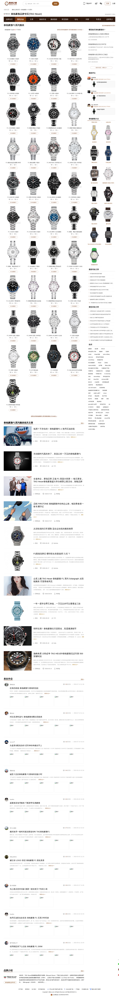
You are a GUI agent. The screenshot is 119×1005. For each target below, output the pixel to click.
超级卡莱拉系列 (108, 203)
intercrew (90, 357)
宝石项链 (90, 415)
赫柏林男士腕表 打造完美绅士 (97, 299)
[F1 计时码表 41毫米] (13, 79)
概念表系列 (94, 223)
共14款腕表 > (74, 202)
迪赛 (102, 398)
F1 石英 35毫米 (74, 335)
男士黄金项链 (98, 418)
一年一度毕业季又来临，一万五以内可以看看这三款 (57, 603)
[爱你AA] (6, 712)
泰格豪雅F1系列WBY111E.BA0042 (101, 93)
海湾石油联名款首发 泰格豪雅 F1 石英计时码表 (29, 918)
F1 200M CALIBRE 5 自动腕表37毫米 (54, 335)
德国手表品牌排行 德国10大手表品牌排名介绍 (101, 333)
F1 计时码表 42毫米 (74, 197)
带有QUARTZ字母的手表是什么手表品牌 (100, 320)
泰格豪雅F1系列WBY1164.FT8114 (101, 79)
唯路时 (101, 351)
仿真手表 (90, 384)
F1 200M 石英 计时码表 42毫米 (34, 335)
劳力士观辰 (13, 828)
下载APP (89, 3)
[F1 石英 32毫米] (13, 356)
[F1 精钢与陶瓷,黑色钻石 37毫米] (54, 252)
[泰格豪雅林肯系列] (108, 132)
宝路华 (107, 351)
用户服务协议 (41, 989)
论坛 (76, 19)
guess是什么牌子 (92, 404)
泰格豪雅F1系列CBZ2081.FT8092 (101, 106)
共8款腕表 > (34, 271)
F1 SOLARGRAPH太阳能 (74, 370)
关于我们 (21, 989)
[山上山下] (6, 741)
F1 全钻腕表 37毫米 (34, 266)
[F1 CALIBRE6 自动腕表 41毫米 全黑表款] (54, 183)
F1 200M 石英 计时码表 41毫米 (75, 163)
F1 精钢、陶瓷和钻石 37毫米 (13, 266)
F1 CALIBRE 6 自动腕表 (54, 232)
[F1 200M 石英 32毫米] (13, 322)
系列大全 (20, 19)
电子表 (90, 398)
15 (78, 268)
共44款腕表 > (33, 202)
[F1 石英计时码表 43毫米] (33, 183)
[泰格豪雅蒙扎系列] (108, 214)
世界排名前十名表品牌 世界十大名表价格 (100, 311)
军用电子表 (98, 373)
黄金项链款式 (99, 384)
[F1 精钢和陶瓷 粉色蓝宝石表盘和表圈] (54, 287)
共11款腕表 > (33, 64)
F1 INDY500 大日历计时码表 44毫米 (75, 59)
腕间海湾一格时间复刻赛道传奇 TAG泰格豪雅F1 (30, 832)
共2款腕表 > (75, 64)
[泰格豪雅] (10, 974)
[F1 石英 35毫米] (74, 322)
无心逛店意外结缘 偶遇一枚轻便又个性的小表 (29, 889)
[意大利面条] (6, 884)
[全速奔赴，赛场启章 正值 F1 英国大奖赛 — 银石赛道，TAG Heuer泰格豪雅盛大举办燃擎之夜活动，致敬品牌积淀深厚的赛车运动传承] (18, 477)
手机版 (78, 989)
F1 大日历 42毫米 (13, 232)
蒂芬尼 (90, 418)
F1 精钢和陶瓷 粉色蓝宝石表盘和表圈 (54, 301)
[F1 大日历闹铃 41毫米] (13, 114)
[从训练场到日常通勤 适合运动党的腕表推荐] (18, 527)
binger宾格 (97, 354)
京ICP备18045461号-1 (71, 992)
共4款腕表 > (13, 64)
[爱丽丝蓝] (6, 769)
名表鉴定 (108, 371)
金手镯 (100, 365)
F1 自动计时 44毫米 (13, 197)
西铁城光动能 (91, 423)
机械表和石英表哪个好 (93, 390)
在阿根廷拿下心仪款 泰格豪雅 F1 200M (26, 946)
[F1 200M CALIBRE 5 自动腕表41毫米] (74, 252)
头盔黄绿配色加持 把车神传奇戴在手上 (26, 745)
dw (109, 404)
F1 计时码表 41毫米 (13, 93)
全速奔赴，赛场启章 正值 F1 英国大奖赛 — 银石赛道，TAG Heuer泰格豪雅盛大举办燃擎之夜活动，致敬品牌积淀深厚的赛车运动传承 (58, 481)
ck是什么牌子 (97, 393)
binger (99, 362)
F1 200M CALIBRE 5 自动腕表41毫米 (74, 266)
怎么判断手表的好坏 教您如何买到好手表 (100, 314)
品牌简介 (109, 19)
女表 (108, 122)
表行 (89, 379)
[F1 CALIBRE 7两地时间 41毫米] (13, 287)
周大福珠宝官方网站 (93, 368)
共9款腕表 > (34, 98)
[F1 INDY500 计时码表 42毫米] (54, 149)
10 (37, 61)
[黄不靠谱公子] (6, 942)
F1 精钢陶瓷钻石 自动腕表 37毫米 (54, 128)
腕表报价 (54, 19)
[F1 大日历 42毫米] (13, 218)
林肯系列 (108, 142)
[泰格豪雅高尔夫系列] (94, 194)
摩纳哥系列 (94, 162)
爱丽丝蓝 (12, 770)
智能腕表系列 (94, 264)
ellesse (103, 348)
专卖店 (98, 19)
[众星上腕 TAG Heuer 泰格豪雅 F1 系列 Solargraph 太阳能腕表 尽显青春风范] (18, 577)
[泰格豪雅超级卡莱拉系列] (108, 194)
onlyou (107, 412)
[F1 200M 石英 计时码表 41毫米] (74, 149)
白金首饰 (97, 382)
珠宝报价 (65, 19)
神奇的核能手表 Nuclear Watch (98, 286)
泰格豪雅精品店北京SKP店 (97, 44)
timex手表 (96, 379)
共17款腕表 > (74, 375)
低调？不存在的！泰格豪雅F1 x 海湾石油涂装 (54, 429)
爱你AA (12, 713)
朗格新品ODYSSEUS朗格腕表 (97, 280)
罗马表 (90, 396)
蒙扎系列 (108, 223)
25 (17, 61)
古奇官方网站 (91, 429)
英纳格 (96, 398)
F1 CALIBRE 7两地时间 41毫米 (13, 301)
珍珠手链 (102, 426)
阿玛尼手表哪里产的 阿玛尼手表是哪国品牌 (101, 340)
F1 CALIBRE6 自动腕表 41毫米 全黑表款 (54, 197)
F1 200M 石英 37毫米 (74, 301)
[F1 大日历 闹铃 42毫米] (33, 218)
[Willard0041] (6, 856)
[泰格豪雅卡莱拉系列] (108, 153)
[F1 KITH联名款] (33, 356)
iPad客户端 (59, 989)
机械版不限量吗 (101, 109)
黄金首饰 (97, 396)
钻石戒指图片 (91, 362)
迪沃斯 (96, 348)
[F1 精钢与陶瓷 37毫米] (33, 114)
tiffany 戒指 (98, 415)
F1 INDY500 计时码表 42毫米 (54, 163)
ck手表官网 (91, 401)
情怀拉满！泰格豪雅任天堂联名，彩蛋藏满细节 (54, 628)
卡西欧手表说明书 (92, 426)
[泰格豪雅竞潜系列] (94, 132)
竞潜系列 (94, 142)
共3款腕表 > (54, 133)
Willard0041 (13, 857)
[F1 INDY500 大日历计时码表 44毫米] (74, 45)
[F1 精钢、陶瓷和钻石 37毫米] (13, 252)
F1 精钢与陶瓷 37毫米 (33, 128)
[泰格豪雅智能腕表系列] (94, 255)
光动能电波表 (101, 423)
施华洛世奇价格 (105, 409)
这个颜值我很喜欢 (101, 95)
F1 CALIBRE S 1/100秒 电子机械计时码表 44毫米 (74, 93)
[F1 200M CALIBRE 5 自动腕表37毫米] (54, 322)
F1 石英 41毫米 (54, 93)
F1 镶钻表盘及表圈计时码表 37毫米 (13, 163)
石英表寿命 (102, 387)
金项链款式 (105, 407)
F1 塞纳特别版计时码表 (13, 404)
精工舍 (90, 382)
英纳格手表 (100, 360)
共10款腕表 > (13, 98)
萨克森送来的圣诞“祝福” (96, 273)
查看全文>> (74, 437)
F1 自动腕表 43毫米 (13, 59)
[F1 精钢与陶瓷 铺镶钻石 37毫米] (74, 114)
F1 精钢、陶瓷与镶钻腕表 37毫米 (74, 232)
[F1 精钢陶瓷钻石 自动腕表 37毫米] (54, 114)
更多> (82, 423)
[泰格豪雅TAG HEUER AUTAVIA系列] (94, 235)
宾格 (107, 398)
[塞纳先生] (6, 683)
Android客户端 (70, 989)
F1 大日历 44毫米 (34, 93)
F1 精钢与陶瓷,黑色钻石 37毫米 (54, 266)
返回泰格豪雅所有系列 (108, 25)
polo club (101, 421)
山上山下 (12, 742)
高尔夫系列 (94, 203)
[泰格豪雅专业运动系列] (108, 235)
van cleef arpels (92, 387)
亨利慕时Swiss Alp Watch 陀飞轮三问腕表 (101, 302)
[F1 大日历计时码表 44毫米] (54, 45)
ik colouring (107, 373)
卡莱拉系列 (108, 162)
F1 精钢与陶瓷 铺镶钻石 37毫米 (75, 128)
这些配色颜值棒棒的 (102, 82)
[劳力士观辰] (6, 827)
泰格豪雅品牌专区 (10, 982)
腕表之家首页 (16, 9)
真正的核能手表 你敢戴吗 (96, 293)
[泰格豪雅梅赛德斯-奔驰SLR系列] (108, 173)
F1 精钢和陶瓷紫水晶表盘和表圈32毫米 (33, 301)
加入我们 (34, 989)
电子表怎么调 (99, 412)
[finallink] (6, 798)
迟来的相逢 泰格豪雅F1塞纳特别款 (24, 688)
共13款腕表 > (13, 375)
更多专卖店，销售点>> (101, 67)
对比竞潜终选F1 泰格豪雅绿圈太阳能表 (26, 717)
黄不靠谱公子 (14, 943)
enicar (105, 393)
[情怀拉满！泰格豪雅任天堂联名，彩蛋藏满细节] (18, 627)
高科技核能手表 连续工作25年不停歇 (99, 289)
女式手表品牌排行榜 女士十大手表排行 (99, 324)
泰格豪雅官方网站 (110, 14)
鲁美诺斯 (105, 390)
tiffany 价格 (108, 365)
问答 (87, 19)
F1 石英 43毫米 (33, 59)
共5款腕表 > (75, 306)
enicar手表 (107, 418)
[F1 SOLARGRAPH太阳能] (74, 356)
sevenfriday (91, 360)
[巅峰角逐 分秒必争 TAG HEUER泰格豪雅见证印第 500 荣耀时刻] (18, 652)
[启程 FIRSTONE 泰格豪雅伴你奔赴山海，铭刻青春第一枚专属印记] (18, 502)
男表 (94, 122)
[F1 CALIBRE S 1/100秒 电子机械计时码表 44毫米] (74, 79)
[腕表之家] (11, 3)
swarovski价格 (92, 365)
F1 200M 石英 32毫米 (13, 335)
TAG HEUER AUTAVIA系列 (94, 244)
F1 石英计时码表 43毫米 (34, 197)
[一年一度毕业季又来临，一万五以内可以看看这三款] (18, 602)
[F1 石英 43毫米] (33, 45)
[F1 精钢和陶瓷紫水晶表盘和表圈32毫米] (33, 287)
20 (17, 199)
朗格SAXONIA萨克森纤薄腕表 (97, 276)
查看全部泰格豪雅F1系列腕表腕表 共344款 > (70, 29)
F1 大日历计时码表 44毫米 (54, 59)
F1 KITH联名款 (33, 370)
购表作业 (42, 19)
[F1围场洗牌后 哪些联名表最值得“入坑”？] (18, 552)
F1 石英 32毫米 (13, 370)
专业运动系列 (108, 244)
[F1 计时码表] (54, 356)
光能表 (106, 415)
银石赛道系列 (94, 183)
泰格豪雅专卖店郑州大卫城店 (98, 54)
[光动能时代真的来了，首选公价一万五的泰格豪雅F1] (18, 452)
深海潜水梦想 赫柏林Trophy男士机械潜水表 (101, 296)
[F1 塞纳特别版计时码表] (13, 391)
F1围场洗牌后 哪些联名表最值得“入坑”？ (51, 554)
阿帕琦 (98, 407)
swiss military (106, 354)
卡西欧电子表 (99, 371)
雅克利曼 (90, 373)
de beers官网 (105, 379)
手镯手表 (90, 371)
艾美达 (106, 362)
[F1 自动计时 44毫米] (13, 183)
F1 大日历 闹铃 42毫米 (33, 232)
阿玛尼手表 (103, 404)
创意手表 (90, 412)
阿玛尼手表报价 (100, 357)
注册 (113, 3)
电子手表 (104, 396)
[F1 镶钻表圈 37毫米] (33, 149)
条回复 (68, 684)
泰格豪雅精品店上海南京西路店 (98, 34)
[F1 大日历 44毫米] (33, 79)
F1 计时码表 (54, 370)
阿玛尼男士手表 (92, 351)
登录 (107, 3)
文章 (31, 19)
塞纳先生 (12, 684)
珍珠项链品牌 (105, 382)
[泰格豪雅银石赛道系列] (94, 173)
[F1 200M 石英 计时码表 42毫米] (33, 322)
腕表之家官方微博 (96, 989)
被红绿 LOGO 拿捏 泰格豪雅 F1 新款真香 (27, 860)
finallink (12, 799)
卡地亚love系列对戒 (93, 409)
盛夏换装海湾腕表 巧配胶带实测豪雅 (25, 803)
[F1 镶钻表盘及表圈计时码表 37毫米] (13, 149)
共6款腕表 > (54, 64)
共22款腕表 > (54, 98)
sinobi (89, 354)
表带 (89, 393)
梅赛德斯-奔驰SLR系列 (108, 183)
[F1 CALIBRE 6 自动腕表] (54, 218)
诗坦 (89, 376)
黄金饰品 (99, 401)
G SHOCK (90, 407)
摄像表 (90, 348)
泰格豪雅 (23, 9)
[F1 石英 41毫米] (54, 79)
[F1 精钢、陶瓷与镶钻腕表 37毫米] (74, 218)
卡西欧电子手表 (105, 368)
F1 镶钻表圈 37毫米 (34, 162)
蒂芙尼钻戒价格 (92, 421)
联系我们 (27, 989)
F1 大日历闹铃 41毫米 (13, 128)
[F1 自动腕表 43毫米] (13, 45)
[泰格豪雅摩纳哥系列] (94, 153)
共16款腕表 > (13, 202)
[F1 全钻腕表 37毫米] (33, 252)
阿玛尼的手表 (106, 376)
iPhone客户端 (52, 989)
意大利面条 (13, 885)
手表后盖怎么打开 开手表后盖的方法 (99, 327)
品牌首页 (9, 19)
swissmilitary (97, 376)
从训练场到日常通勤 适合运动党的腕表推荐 (53, 529)
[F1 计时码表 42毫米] (74, 183)
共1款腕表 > (34, 133)
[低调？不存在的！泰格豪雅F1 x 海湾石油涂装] (18, 427)
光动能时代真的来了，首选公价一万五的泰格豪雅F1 (57, 454)
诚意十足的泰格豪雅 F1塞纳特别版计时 (26, 774)
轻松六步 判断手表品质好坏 (97, 317)
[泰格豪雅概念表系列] (94, 214)
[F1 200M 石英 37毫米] (74, 287)
